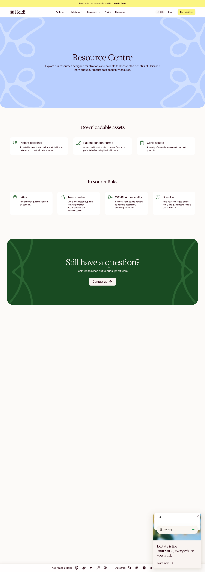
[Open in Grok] (98, 568)
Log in (171, 12)
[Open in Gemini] (91, 568)
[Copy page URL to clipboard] (129, 568)
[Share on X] (151, 568)
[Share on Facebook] (144, 568)
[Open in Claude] (84, 568)
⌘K (161, 12)
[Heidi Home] (18, 12)
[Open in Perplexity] (105, 568)
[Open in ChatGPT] (76, 568)
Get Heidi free (186, 12)
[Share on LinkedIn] (137, 568)
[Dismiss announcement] (197, 516)
